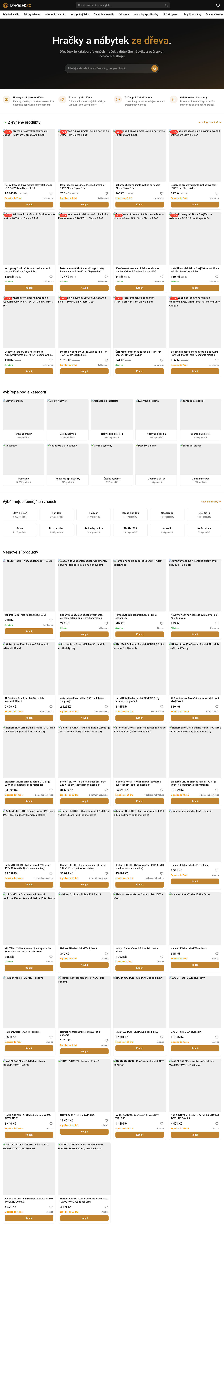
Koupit (29, 204)
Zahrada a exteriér (104, 14)
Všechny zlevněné (208, 122)
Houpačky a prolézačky (145, 14)
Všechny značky (209, 501)
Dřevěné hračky (11, 14)
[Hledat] (166, 5)
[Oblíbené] (218, 5)
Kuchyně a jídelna (80, 14)
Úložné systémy (171, 14)
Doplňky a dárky (192, 14)
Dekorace (124, 14)
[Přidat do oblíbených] (51, 193)
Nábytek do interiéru (55, 14)
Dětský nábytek (32, 14)
